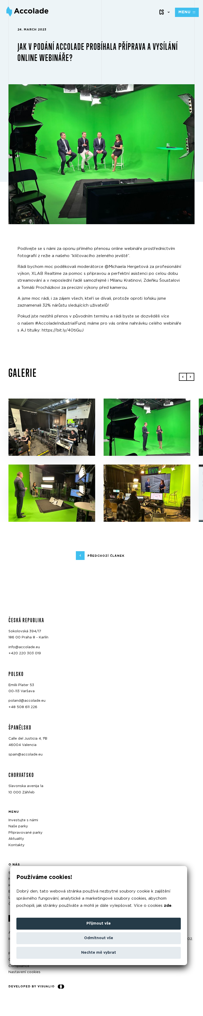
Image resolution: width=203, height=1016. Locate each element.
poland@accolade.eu (26, 701)
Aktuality (16, 839)
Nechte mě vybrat (98, 953)
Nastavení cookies (24, 972)
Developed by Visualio (31, 986)
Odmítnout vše (98, 938)
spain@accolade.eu (25, 754)
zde (168, 906)
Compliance (18, 966)
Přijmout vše (98, 923)
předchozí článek (105, 555)
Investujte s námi (23, 820)
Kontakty (16, 845)
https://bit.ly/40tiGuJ (63, 330)
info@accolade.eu (24, 647)
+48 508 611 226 (22, 707)
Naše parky (18, 826)
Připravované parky (25, 832)
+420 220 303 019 (24, 653)
